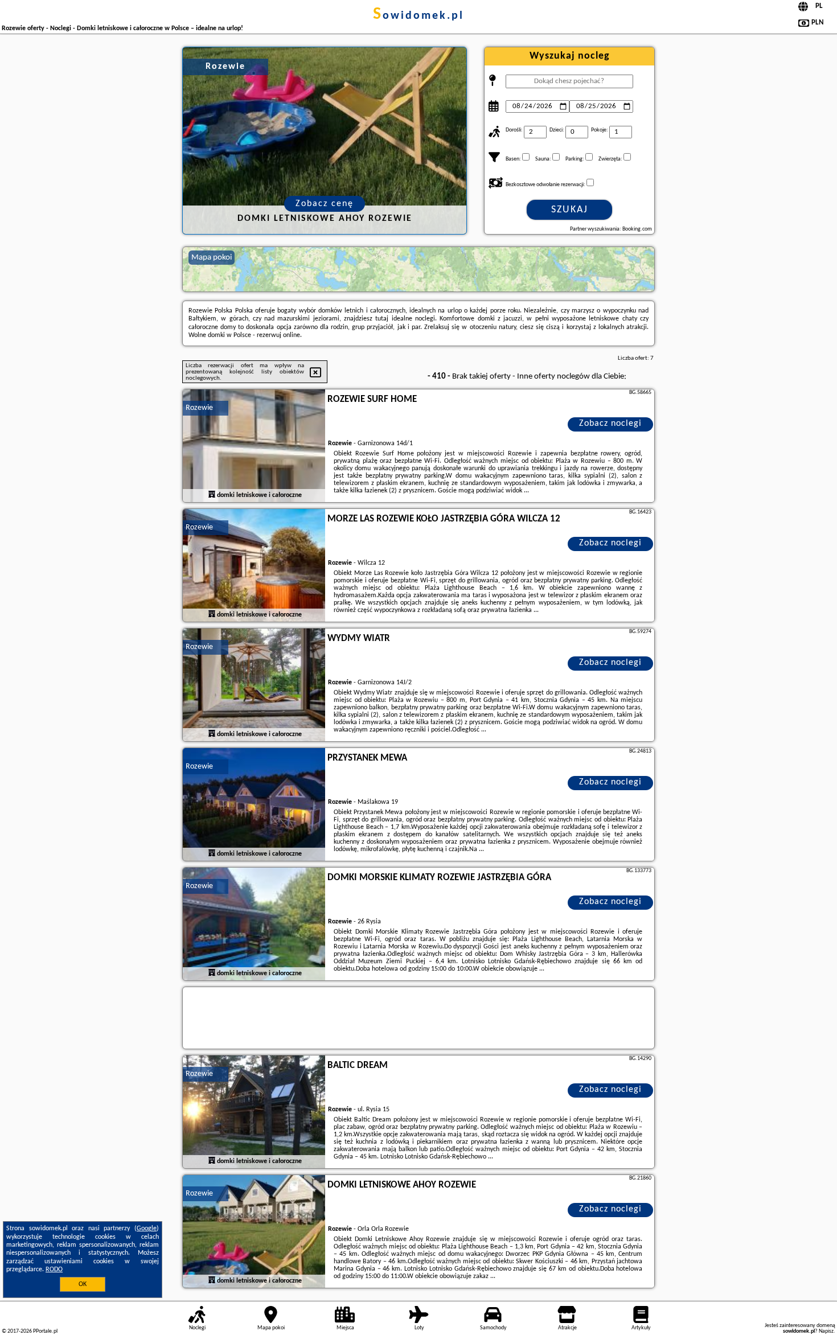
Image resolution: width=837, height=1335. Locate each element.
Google (147, 1228)
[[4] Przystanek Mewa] (254, 805)
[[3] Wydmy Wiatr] (254, 685)
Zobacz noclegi (610, 423)
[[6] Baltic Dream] (254, 1112)
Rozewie (199, 408)
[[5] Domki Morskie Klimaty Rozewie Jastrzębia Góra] (254, 924)
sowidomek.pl (418, 16)
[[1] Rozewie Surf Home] (254, 446)
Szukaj (569, 209)
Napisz (826, 1331)
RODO (54, 1269)
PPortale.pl (45, 1331)
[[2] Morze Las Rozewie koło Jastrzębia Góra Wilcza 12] (254, 566)
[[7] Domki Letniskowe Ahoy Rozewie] (254, 1232)
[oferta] (211, 494)
